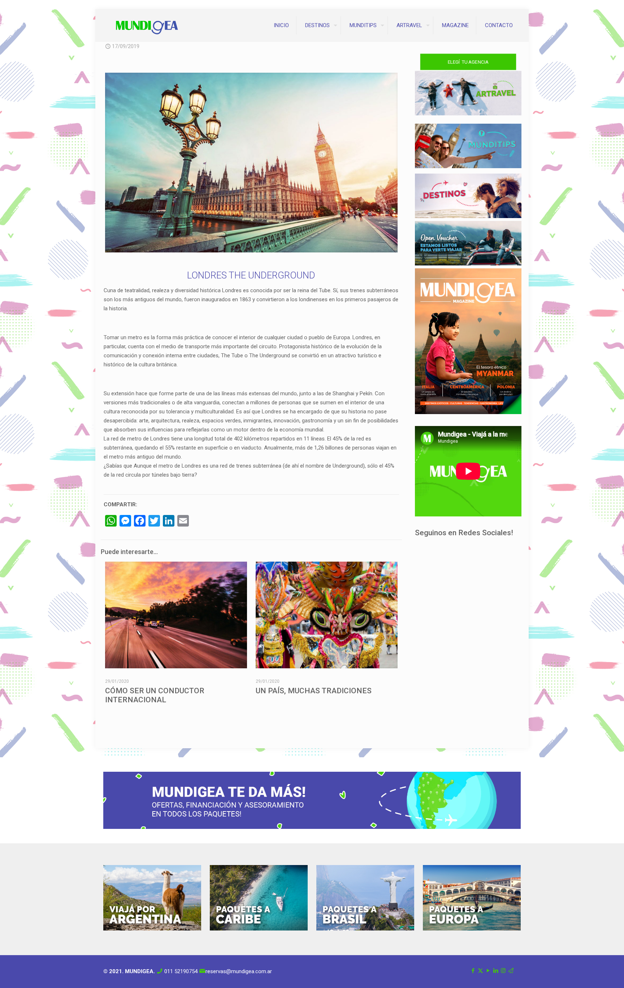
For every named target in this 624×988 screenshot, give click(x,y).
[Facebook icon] (473, 970)
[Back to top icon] (589, 973)
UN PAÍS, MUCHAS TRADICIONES (314, 690)
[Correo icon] (511, 970)
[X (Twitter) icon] (480, 970)
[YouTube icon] (488, 970)
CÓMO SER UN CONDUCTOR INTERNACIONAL (154, 695)
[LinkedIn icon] (495, 970)
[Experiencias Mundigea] (146, 25)
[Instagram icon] (503, 970)
